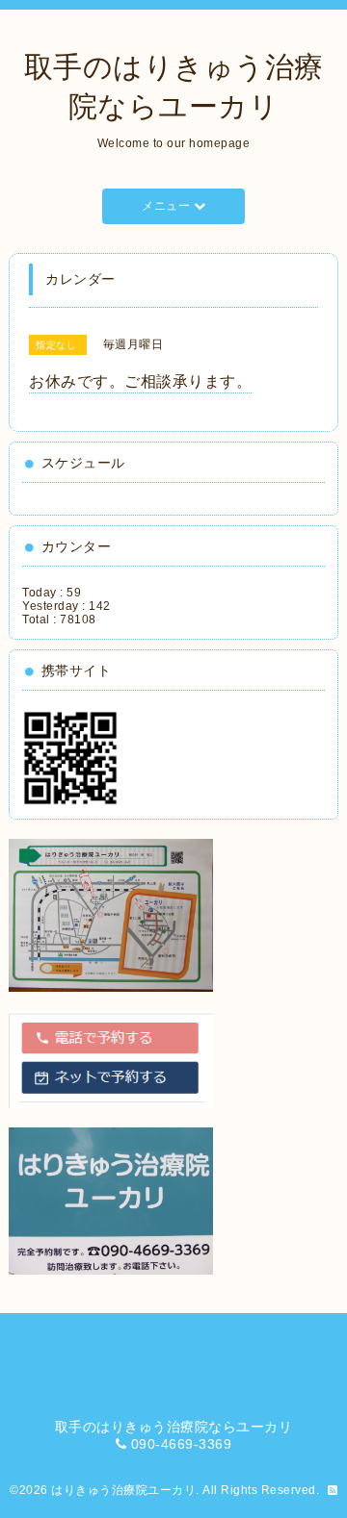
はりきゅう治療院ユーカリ (123, 1490)
